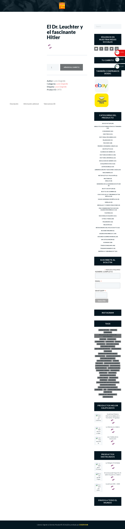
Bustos (102, 339)
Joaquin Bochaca (102, 365)
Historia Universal (106, 157)
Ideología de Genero (106, 161)
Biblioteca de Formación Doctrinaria (107, 126)
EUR (122, 66)
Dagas (118, 341)
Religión (106, 224)
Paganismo (106, 221)
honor (115, 360)
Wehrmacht (108, 396)
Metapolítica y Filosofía (106, 175)
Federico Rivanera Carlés (106, 146)
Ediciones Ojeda (112, 344)
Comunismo (106, 131)
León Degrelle (62, 84)
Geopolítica (106, 149)
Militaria (107, 178)
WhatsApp (100, 291)
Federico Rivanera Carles (108, 353)
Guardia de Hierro (106, 152)
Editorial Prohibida (106, 137)
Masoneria (115, 370)
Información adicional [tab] (31, 104)
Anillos (107, 181)
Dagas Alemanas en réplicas (107, 199)
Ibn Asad (99, 363)
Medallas (103, 372)
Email (98, 281)
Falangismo (107, 140)
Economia (101, 344)
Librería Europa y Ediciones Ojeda (106, 169)
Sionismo (106, 242)
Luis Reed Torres (103, 370)
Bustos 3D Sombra (107, 191)
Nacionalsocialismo (106, 216)
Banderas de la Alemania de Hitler (109, 184)
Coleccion (111, 339)
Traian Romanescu (107, 248)
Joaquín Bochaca (106, 163)
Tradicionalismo (106, 245)
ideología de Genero (112, 363)
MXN (122, 52)
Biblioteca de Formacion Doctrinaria (108, 335)
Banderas (107, 332)
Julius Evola (115, 365)
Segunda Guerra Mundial (106, 236)
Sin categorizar (107, 239)
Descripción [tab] (14, 104)
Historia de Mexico (108, 358)
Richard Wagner (107, 230)
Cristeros (106, 134)
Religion (112, 380)
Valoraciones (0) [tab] (49, 104)
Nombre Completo (104, 272)
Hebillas (108, 202)
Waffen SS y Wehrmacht (106, 251)
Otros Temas (106, 218)
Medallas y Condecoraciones (107, 205)
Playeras (108, 213)
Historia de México (106, 155)
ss (105, 389)
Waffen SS (107, 392)
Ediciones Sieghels (107, 346)
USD (122, 59)
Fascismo (106, 143)
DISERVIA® (83, 525)
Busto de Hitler (107, 188)
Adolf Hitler (106, 123)
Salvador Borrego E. (106, 233)
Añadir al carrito (71, 67)
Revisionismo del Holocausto (106, 227)
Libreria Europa (114, 368)
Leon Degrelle (61, 86)
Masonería (106, 172)
